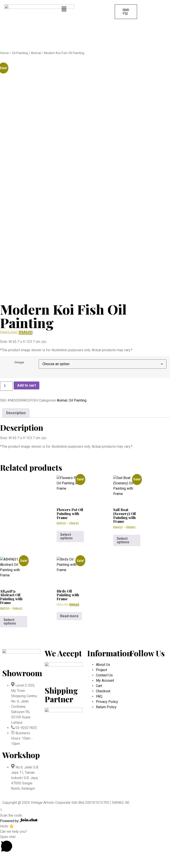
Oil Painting (20, 53)
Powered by (10, 821)
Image (19, 362)
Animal (36, 53)
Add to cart (26, 385)
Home (4, 53)
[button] (84, 9)
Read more (69, 616)
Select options (66, 536)
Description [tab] (16, 413)
